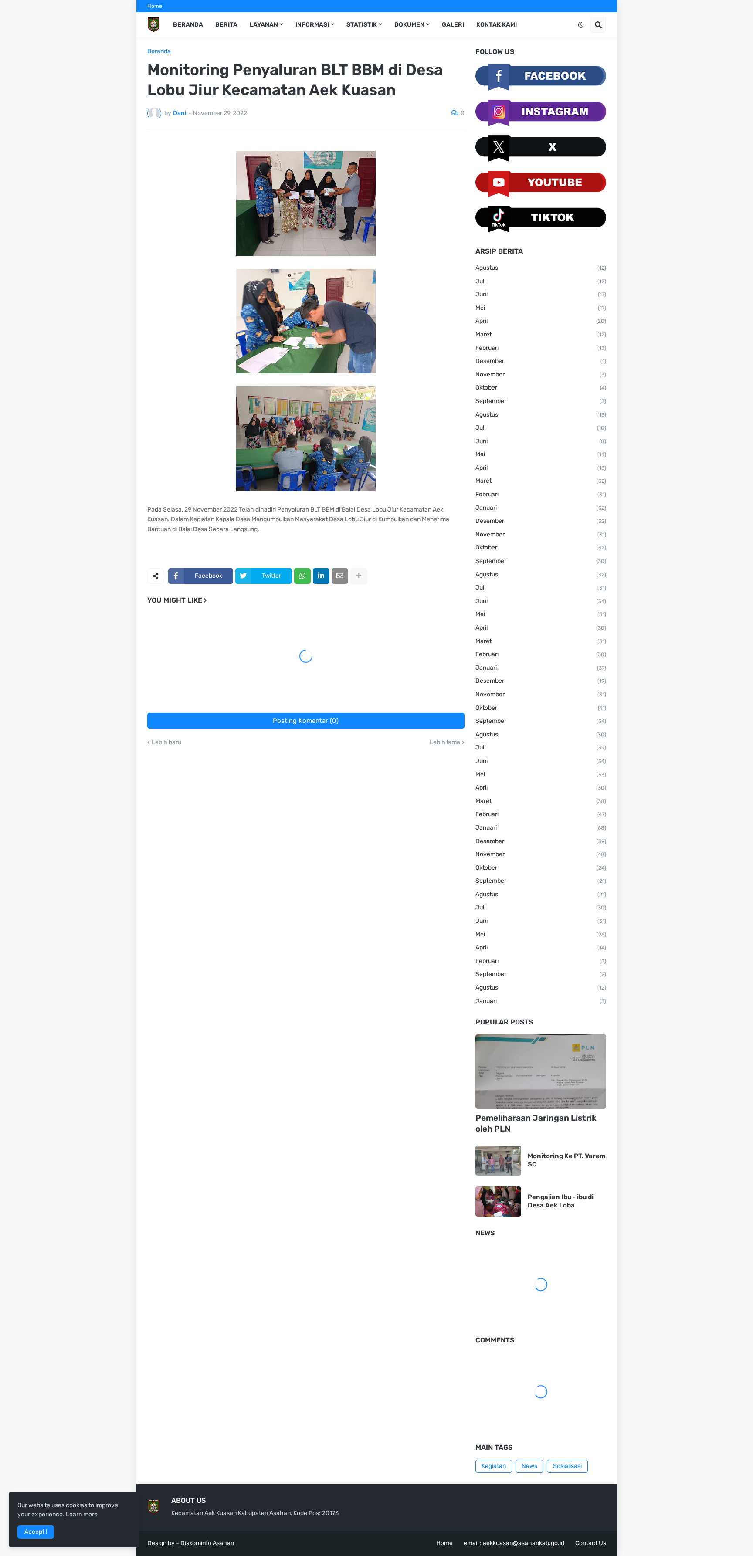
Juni (540, 294)
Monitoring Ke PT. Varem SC (567, 1160)
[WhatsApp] (302, 576)
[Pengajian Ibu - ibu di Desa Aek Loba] (498, 1201)
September (540, 401)
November (540, 374)
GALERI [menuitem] (453, 24)
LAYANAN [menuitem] (264, 24)
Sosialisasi (567, 1466)
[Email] (340, 576)
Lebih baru (166, 742)
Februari (540, 348)
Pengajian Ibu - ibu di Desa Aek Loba (561, 1201)
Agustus (540, 267)
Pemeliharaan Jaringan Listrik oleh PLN (536, 1123)
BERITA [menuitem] (226, 24)
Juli (540, 281)
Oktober (540, 387)
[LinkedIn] (321, 576)
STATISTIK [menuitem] (361, 24)
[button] (580, 25)
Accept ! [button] (35, 1532)
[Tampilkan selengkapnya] (358, 576)
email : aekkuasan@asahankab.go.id (514, 1543)
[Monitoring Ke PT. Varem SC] (498, 1161)
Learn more (82, 1514)
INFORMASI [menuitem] (312, 24)
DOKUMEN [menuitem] (409, 24)
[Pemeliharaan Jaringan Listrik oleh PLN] (540, 1071)
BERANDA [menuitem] (188, 24)
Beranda (159, 51)
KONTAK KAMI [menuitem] (496, 24)
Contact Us (590, 1543)
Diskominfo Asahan (207, 1543)
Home (154, 6)
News (529, 1466)
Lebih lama (445, 742)
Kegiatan (494, 1466)
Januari (540, 508)
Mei (540, 308)
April (540, 321)
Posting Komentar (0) (306, 721)
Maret (540, 334)
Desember (540, 361)
